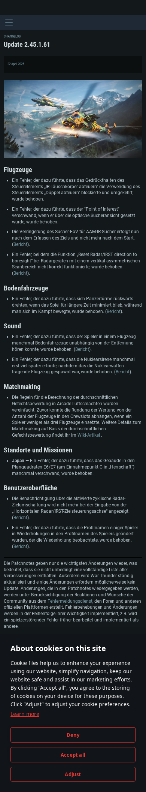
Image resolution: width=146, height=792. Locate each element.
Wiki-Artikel (89, 435)
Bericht (20, 244)
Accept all (73, 755)
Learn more (24, 713)
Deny (73, 735)
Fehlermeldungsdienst (70, 601)
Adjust (73, 774)
